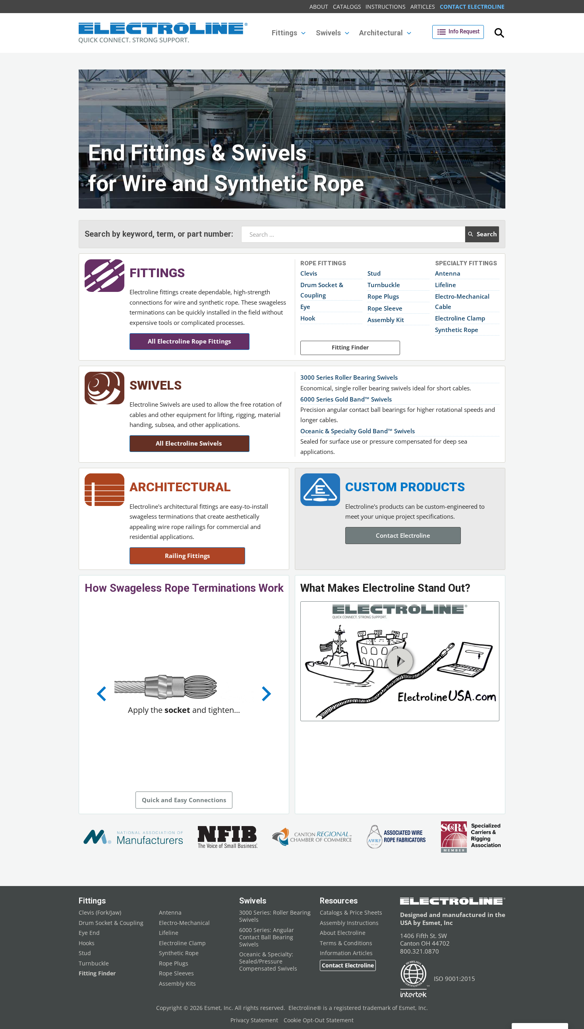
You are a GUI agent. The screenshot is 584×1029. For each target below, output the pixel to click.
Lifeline (445, 285)
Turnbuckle (383, 285)
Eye (305, 307)
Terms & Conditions (346, 943)
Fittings (157, 273)
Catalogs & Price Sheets (351, 912)
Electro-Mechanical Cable (462, 301)
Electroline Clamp (460, 318)
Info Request (464, 32)
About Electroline (342, 932)
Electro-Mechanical (184, 923)
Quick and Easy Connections (184, 800)
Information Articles (346, 953)
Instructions (385, 6)
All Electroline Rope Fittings (189, 341)
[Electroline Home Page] (163, 33)
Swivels (156, 385)
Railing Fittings (187, 556)
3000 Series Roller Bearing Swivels (349, 377)
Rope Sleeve (384, 308)
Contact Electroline (472, 6)
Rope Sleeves (176, 973)
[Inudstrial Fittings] (104, 275)
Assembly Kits (177, 983)
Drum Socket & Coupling (321, 290)
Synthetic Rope (456, 330)
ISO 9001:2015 (454, 979)
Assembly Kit (385, 320)
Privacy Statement (254, 1020)
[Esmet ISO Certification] (415, 979)
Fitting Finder (350, 347)
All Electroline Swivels (189, 443)
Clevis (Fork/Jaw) (100, 912)
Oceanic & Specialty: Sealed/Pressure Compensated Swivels (268, 961)
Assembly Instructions (349, 923)
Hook (307, 318)
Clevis (308, 273)
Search (487, 234)
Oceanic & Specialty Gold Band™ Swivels (357, 431)
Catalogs (347, 6)
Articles (422, 6)
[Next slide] (265, 694)
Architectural (180, 487)
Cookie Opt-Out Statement (319, 1020)
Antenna (447, 273)
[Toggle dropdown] (303, 33)
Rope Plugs (383, 296)
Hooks (87, 943)
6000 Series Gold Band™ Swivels (346, 399)
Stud (374, 273)
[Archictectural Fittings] (104, 489)
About (318, 6)
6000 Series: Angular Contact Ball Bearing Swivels (266, 937)
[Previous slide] (102, 694)
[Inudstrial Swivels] (104, 388)
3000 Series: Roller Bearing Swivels (275, 916)
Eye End (89, 932)
